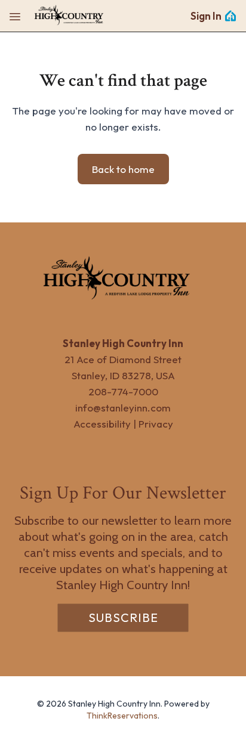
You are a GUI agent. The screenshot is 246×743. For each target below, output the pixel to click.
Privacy (156, 423)
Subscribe (123, 617)
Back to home (123, 169)
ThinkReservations (122, 715)
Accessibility (102, 423)
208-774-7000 (123, 391)
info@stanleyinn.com (123, 407)
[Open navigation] (15, 16)
